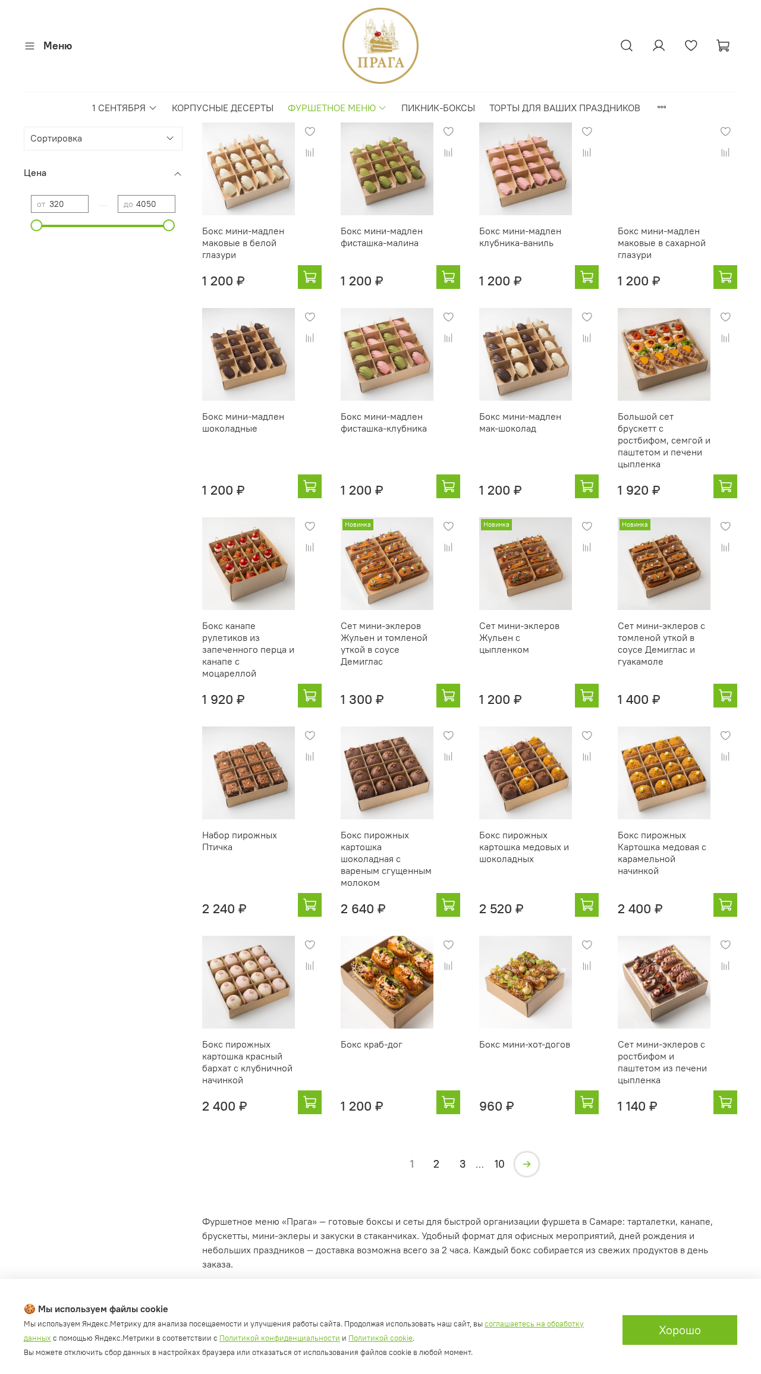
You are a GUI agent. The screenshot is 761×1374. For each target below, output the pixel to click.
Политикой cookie (380, 1338)
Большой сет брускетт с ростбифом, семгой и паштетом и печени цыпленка (664, 440)
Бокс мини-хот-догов (524, 1044)
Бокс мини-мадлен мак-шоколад (520, 422)
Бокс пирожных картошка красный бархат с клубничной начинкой (247, 1062)
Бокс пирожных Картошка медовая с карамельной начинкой (662, 852)
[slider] (37, 225)
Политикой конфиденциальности (279, 1338)
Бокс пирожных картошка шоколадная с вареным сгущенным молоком (386, 858)
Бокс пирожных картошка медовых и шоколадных (524, 846)
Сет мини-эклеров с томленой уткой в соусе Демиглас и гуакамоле (661, 643)
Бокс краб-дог (371, 1044)
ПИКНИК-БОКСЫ (438, 108)
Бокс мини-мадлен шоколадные (243, 422)
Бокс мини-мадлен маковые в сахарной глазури (662, 242)
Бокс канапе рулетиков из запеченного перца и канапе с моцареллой (248, 649)
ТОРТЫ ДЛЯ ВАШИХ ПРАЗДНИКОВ (564, 108)
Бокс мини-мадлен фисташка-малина (382, 237)
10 (500, 1164)
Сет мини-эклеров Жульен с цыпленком (519, 637)
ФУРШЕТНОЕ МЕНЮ (332, 108)
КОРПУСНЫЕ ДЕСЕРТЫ (222, 108)
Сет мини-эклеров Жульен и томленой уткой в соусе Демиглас (384, 643)
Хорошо (680, 1329)
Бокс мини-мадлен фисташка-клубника (384, 422)
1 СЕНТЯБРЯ (119, 108)
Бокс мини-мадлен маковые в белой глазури (243, 242)
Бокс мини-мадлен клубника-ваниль (520, 237)
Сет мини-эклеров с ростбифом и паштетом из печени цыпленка (662, 1062)
